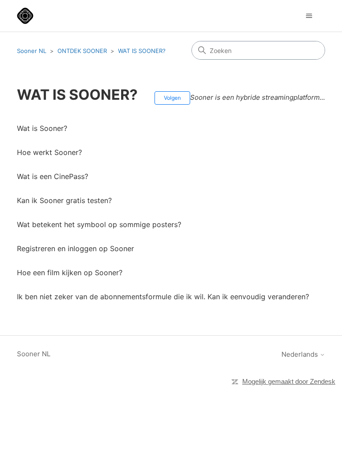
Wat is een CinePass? (52, 176)
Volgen (172, 97)
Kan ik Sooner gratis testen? (64, 200)
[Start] (25, 16)
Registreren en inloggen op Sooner (75, 248)
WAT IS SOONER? (142, 50)
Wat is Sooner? (42, 128)
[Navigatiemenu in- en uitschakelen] (309, 16)
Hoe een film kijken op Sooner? (69, 272)
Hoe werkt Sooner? (49, 152)
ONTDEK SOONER (82, 50)
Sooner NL (31, 50)
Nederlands (300, 354)
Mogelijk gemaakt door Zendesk (288, 381)
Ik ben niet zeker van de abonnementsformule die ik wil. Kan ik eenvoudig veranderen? (163, 296)
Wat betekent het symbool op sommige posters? (99, 224)
